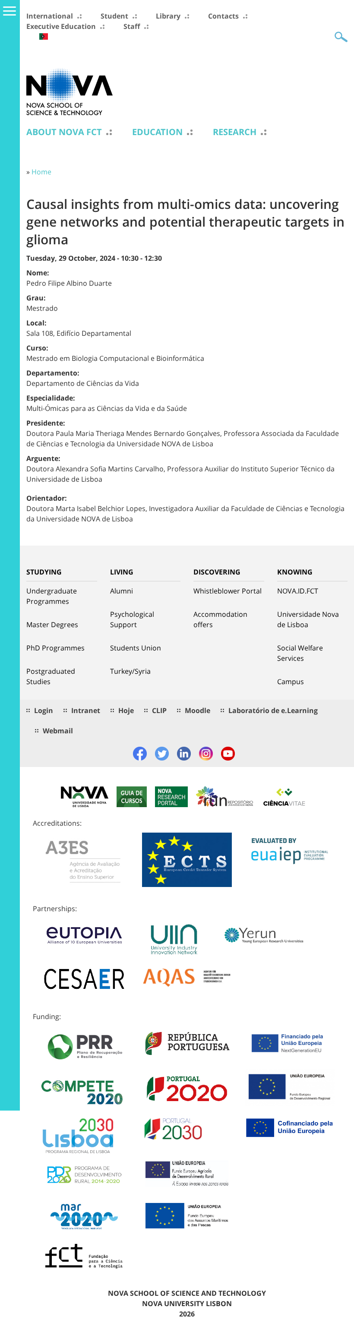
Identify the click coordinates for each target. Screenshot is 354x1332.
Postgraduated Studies (50, 676)
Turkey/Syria (130, 671)
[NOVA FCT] (69, 91)
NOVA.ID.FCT (297, 591)
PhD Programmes (55, 648)
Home (41, 172)
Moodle (197, 710)
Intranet (85, 710)
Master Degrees (52, 624)
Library (168, 16)
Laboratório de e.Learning (273, 710)
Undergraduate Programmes (51, 596)
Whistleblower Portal (227, 591)
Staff (131, 26)
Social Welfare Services (300, 653)
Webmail (58, 730)
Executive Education (61, 26)
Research (234, 132)
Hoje (126, 710)
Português (43, 36)
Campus (290, 681)
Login (43, 710)
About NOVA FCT (64, 132)
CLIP (159, 710)
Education (157, 132)
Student (114, 16)
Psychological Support (132, 619)
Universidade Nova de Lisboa (308, 619)
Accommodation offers (220, 619)
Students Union (135, 648)
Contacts (223, 16)
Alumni (121, 591)
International (49, 16)
